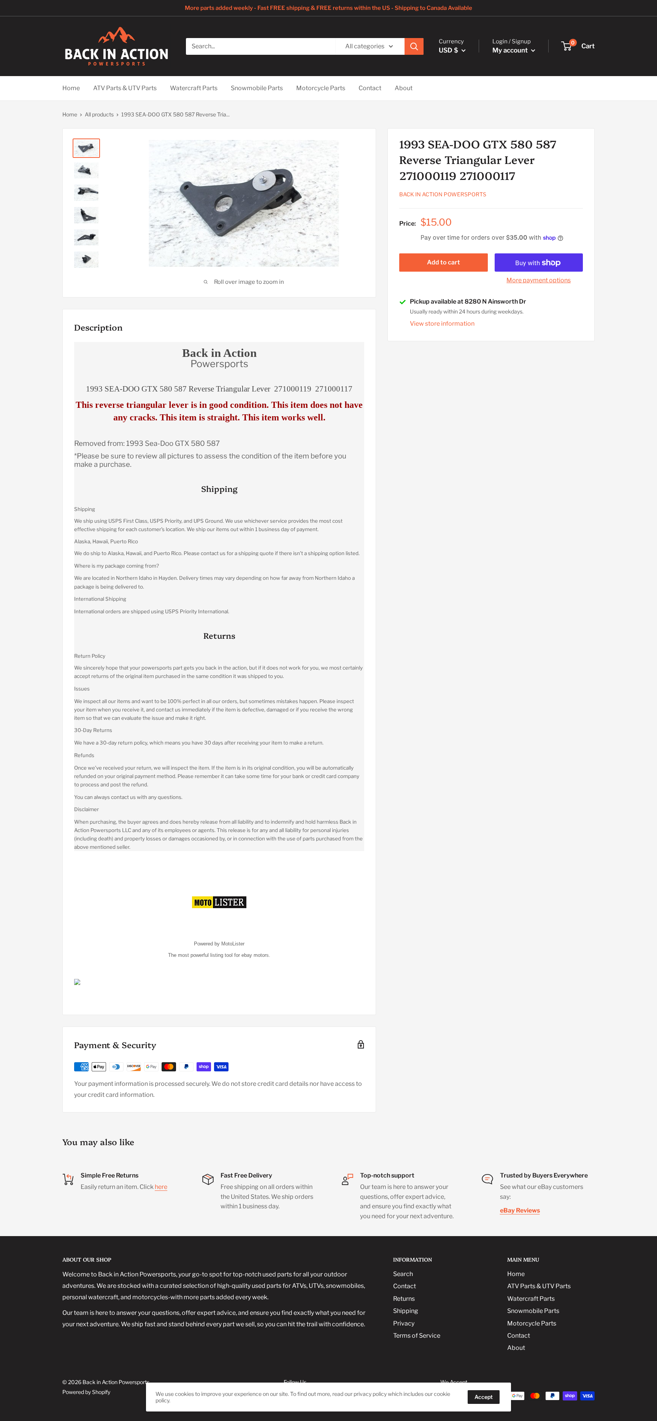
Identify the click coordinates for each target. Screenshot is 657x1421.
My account (510, 50)
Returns (404, 1298)
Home (71, 88)
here (161, 1186)
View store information (442, 324)
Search (403, 1274)
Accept (483, 1397)
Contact (370, 88)
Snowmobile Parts (257, 88)
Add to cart (443, 262)
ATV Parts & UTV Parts (125, 88)
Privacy (403, 1323)
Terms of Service (416, 1335)
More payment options (538, 280)
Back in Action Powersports (442, 194)
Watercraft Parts (193, 88)
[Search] (414, 46)
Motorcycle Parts (320, 88)
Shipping (405, 1310)
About (404, 88)
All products (99, 114)
